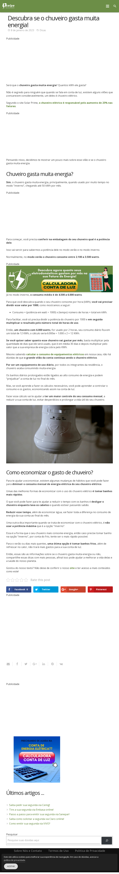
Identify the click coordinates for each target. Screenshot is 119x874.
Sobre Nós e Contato (28, 851)
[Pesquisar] (115, 6)
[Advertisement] (59, 61)
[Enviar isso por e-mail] (9, 664)
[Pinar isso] (52, 664)
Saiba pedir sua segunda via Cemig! (29, 805)
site (72, 568)
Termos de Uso (58, 851)
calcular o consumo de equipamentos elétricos (55, 354)
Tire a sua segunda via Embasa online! (31, 809)
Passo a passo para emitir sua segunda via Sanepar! (39, 814)
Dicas (43, 30)
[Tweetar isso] (26, 664)
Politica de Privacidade (90, 851)
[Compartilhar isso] (17, 664)
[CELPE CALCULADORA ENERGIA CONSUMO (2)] (59, 291)
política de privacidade (14, 860)
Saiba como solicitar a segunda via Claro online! (36, 819)
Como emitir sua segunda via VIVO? (29, 823)
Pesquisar (12, 834)
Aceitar (11, 866)
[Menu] (107, 6)
